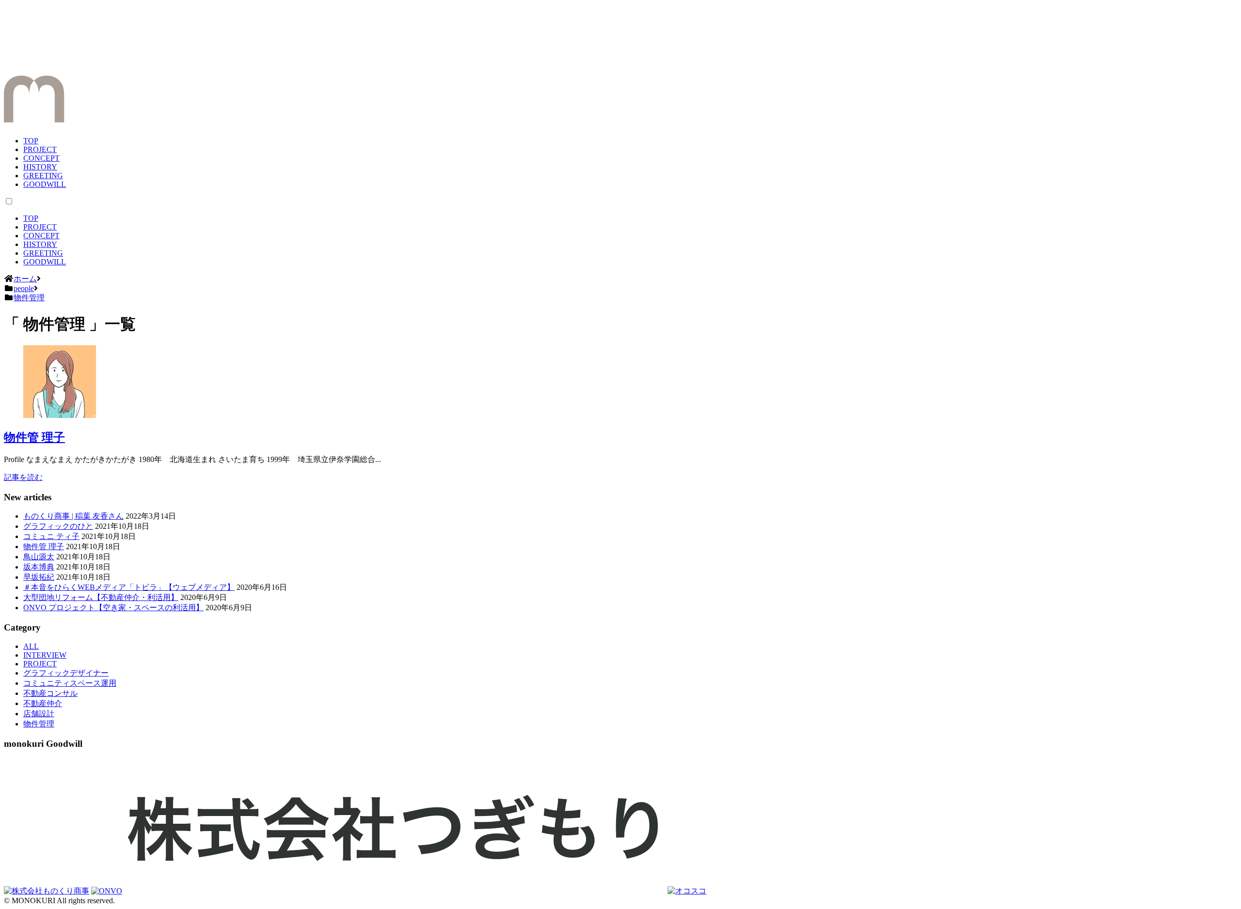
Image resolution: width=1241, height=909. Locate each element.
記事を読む (23, 477)
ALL (31, 646)
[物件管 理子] (59, 415)
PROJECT (40, 149)
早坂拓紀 (38, 577)
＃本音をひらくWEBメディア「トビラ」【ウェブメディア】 (129, 587)
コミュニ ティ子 (51, 536)
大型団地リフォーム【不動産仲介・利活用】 (100, 597)
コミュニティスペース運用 (69, 683)
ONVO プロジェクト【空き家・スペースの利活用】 (113, 607)
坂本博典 (38, 567)
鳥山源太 (38, 557)
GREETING (43, 175)
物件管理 (38, 724)
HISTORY (40, 167)
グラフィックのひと (58, 526)
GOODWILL (44, 184)
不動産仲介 (42, 703)
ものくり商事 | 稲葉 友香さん (73, 516)
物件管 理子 (34, 437)
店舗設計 (38, 713)
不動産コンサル (50, 693)
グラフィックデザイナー (66, 673)
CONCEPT (41, 158)
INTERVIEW (44, 655)
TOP (30, 141)
